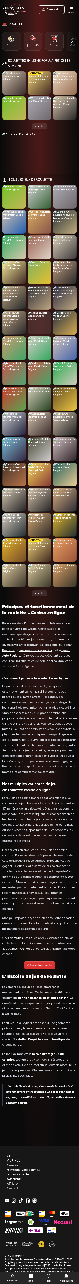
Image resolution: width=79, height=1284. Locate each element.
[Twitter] (34, 1200)
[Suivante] (72, 41)
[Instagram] (14, 1200)
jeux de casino (38, 634)
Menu (71, 12)
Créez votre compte (39, 965)
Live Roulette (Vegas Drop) (36, 650)
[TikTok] (20, 1200)
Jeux (30, 1281)
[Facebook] (27, 1200)
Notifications (66, 1281)
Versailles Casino (21, 938)
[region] (39, 41)
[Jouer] (14, 83)
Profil (48, 1281)
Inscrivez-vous (22, 948)
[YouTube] (7, 1200)
